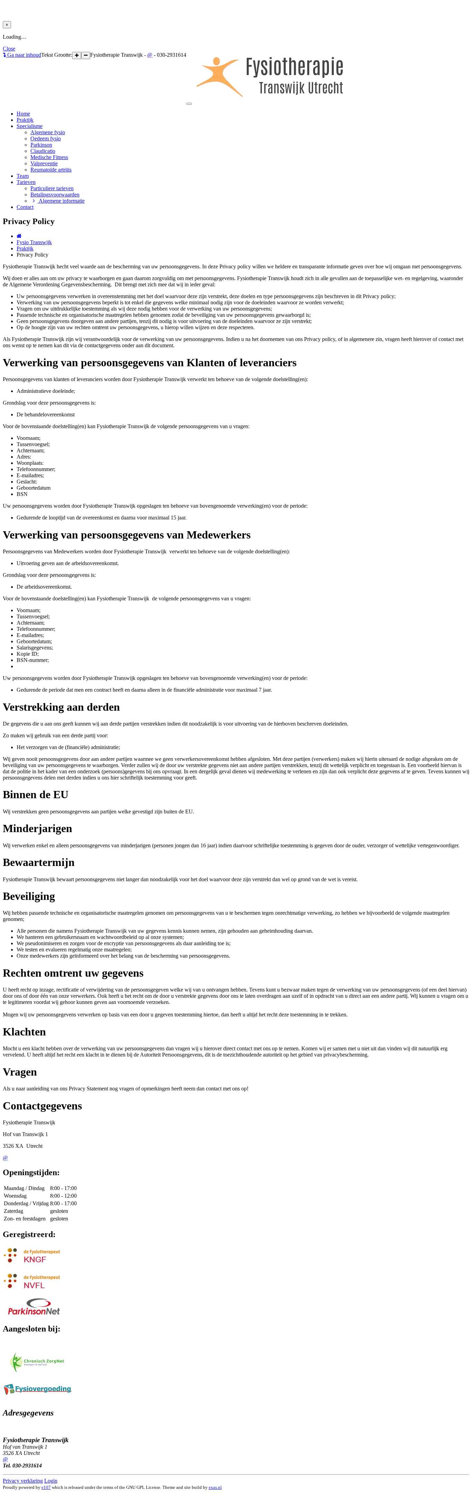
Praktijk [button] (25, 120)
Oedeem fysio (45, 138)
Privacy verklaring (23, 1481)
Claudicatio (42, 151)
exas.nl (215, 1487)
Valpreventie (44, 163)
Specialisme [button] (30, 126)
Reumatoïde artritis (51, 170)
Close (9, 49)
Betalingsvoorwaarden (54, 194)
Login (50, 1481)
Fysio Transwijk (34, 242)
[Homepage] (19, 236)
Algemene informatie (61, 201)
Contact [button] (25, 207)
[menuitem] (249, 132)
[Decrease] (85, 55)
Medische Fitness (49, 157)
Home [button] (23, 114)
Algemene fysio (47, 132)
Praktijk (25, 248)
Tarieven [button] (26, 182)
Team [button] (23, 176)
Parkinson (41, 145)
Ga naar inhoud (23, 55)
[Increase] (76, 55)
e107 (46, 1487)
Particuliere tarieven (52, 188)
